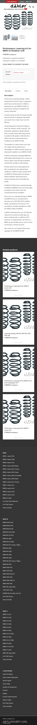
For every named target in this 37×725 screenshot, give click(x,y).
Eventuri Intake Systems (10, 697)
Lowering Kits (16, 82)
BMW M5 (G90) (7, 558)
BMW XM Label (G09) (9, 587)
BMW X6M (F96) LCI (9, 580)
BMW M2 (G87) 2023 (9, 532)
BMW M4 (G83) (7, 555)
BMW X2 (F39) (7, 621)
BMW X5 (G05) (7, 637)
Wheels (5, 693)
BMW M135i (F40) (8, 522)
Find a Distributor (12, 1)
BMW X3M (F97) (7, 567)
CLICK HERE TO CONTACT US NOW (15, 64)
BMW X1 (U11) (7, 614)
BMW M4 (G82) (7, 551)
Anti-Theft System (8, 504)
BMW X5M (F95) (7, 577)
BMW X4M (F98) (7, 571)
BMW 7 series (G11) (8, 485)
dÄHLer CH (28, 1)
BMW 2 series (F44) (8, 462)
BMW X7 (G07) (7, 650)
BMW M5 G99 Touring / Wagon (11, 561)
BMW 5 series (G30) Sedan (10, 479)
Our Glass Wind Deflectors (10, 501)
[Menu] (33, 6)
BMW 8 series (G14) (8, 488)
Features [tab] (18, 91)
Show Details (19, 295)
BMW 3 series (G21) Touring (11, 469)
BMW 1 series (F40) (8, 456)
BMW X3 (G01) (7, 627)
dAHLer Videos (7, 700)
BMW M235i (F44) (8, 525)
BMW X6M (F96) (7, 583)
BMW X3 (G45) (7, 624)
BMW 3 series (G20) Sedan (10, 466)
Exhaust (5, 690)
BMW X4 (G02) (7, 630)
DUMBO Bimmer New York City (12, 593)
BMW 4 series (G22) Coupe (10, 472)
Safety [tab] (26, 91)
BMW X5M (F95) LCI (9, 574)
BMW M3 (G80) (7, 538)
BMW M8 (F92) (7, 564)
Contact (22, 1)
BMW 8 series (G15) (8, 491)
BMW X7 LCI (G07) (8, 646)
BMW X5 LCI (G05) (8, 634)
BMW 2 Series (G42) (9, 459)
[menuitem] (12, 1)
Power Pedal (6, 684)
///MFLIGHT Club (8, 590)
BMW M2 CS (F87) (8, 535)
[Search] (29, 7)
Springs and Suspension (10, 687)
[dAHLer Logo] (15, 7)
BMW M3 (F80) (7, 548)
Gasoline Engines (8, 674)
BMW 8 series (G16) (8, 495)
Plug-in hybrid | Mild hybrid (10, 677)
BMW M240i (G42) (8, 529)
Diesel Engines (7, 680)
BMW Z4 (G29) (7, 498)
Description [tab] (8, 91)
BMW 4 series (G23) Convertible (12, 475)
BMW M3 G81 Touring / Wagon (11, 545)
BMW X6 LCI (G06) (8, 640)
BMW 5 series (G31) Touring (11, 482)
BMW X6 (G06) (7, 643)
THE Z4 (23, 82)
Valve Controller (7, 508)
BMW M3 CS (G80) (8, 542)
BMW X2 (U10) (7, 617)
